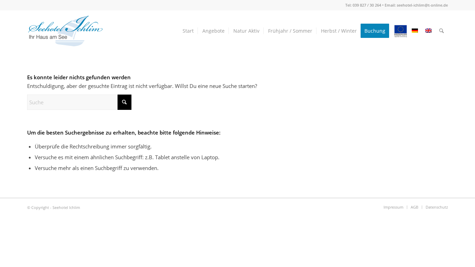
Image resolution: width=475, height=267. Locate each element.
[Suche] (441, 30)
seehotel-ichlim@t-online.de (422, 5)
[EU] (400, 30)
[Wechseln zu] (414, 30)
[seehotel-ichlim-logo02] (65, 30)
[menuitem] (188, 30)
